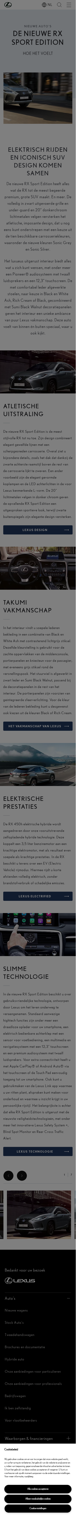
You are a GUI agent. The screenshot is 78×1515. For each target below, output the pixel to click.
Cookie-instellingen (37, 1508)
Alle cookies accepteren (38, 1488)
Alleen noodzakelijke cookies (38, 1498)
